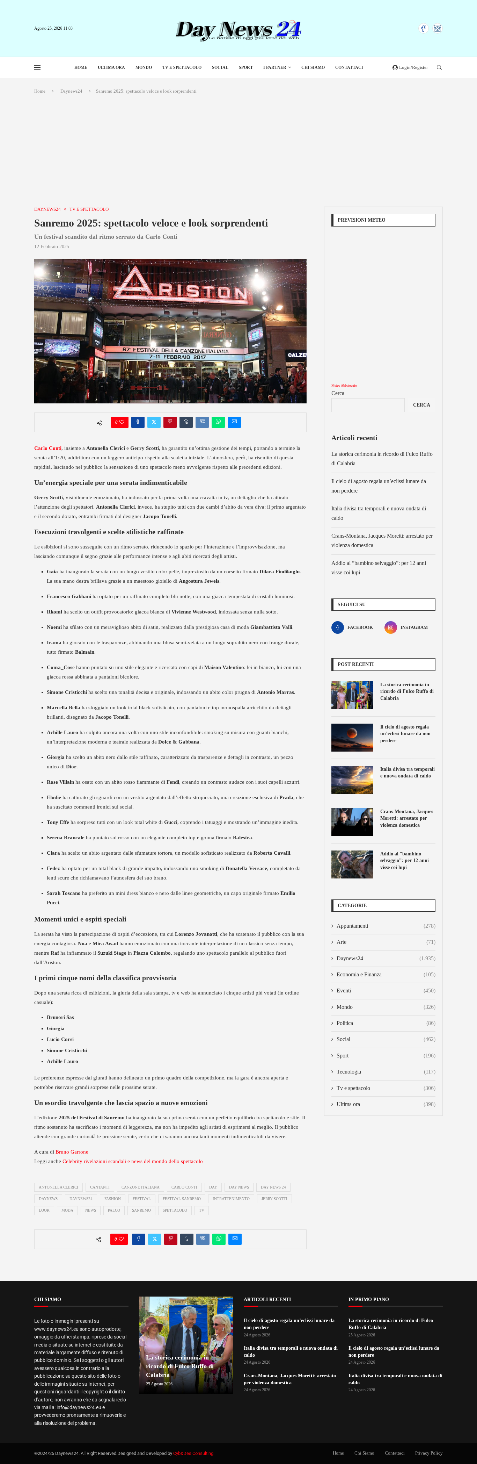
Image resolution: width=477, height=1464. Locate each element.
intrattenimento (231, 1199)
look (44, 1210)
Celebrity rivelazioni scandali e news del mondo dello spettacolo (133, 1161)
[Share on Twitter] (154, 422)
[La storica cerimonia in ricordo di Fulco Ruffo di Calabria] (352, 695)
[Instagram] (437, 28)
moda (67, 1210)
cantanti (100, 1187)
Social (220, 67)
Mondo (143, 67)
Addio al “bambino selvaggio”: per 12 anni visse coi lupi (404, 860)
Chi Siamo (313, 67)
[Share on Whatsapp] (218, 422)
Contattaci (349, 67)
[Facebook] (423, 28)
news (90, 1210)
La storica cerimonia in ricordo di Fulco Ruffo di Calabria (407, 691)
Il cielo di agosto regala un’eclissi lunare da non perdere (405, 733)
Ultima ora (111, 67)
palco (114, 1210)
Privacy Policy (429, 1453)
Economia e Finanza (386, 974)
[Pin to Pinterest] (170, 422)
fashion (112, 1199)
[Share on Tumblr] (186, 422)
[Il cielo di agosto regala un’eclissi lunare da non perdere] (352, 738)
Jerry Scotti (274, 1199)
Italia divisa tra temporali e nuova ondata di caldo (407, 773)
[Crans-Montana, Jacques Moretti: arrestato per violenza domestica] (352, 822)
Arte (386, 942)
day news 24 (273, 1187)
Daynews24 (71, 91)
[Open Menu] (37, 67)
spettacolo (175, 1210)
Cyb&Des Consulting (193, 1453)
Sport (246, 67)
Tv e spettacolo (181, 67)
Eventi (386, 990)
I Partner (274, 67)
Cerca (337, 393)
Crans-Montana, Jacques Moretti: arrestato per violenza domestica (406, 818)
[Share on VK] (202, 422)
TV (201, 1210)
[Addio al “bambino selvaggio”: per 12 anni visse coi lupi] (352, 864)
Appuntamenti (386, 926)
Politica (386, 1023)
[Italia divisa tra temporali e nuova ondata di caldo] (352, 780)
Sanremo (141, 1210)
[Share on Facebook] (138, 422)
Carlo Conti (184, 1187)
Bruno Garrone (72, 1152)
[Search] (439, 68)
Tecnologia (386, 1072)
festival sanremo (182, 1199)
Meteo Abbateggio (344, 385)
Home (80, 67)
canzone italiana (141, 1187)
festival (142, 1199)
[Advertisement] (238, 151)
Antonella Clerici (58, 1187)
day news (239, 1187)
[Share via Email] (234, 422)
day (213, 1187)
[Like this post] (121, 422)
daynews (48, 1199)
